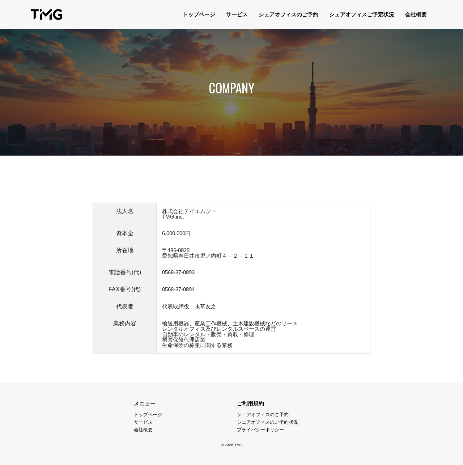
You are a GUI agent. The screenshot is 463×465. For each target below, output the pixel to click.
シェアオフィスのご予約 (288, 14)
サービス (237, 14)
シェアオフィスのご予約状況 (267, 422)
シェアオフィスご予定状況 (361, 14)
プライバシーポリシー (260, 429)
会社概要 (416, 14)
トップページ (199, 14)
